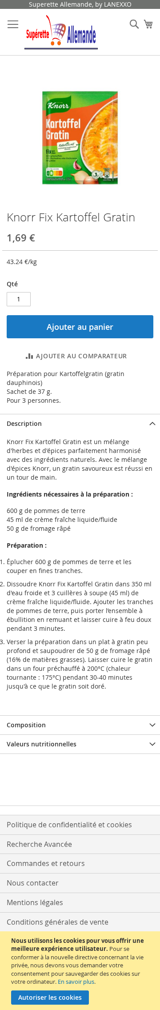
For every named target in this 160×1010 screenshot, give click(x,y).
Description (24, 423)
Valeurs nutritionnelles (41, 744)
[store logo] (61, 32)
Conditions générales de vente (57, 922)
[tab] (80, 423)
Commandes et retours (46, 863)
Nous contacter (33, 883)
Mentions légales (35, 902)
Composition (26, 725)
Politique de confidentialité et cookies (69, 825)
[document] (81, 971)
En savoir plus (76, 982)
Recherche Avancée (39, 844)
